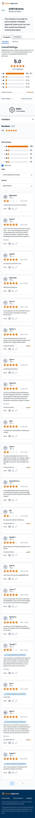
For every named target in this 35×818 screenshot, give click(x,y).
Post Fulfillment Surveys (11, 175)
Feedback (29, 798)
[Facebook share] (9, 208)
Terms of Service (18, 798)
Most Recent (7, 186)
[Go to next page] (22, 783)
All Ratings (7, 165)
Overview (5, 41)
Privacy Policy (5, 798)
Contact (5, 119)
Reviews (15, 41)
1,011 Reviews (17, 69)
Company (6, 37)
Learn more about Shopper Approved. (12, 803)
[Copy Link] (16, 208)
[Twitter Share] (13, 208)
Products (17, 37)
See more (6, 240)
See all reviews (26, 99)
